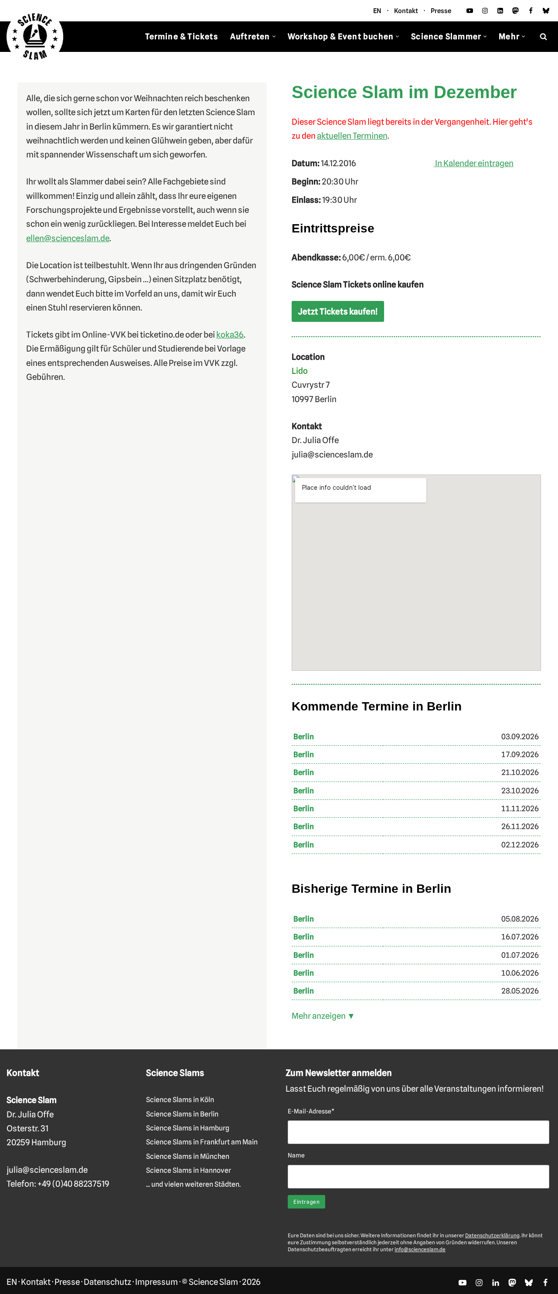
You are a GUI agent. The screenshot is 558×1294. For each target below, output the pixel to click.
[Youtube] (469, 10)
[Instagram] (485, 10)
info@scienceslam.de (420, 1249)
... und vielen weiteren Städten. (193, 1184)
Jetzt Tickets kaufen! (338, 311)
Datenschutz (107, 1282)
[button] (274, 36)
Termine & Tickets (181, 36)
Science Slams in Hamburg (187, 1128)
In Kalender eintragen (474, 163)
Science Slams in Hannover (188, 1170)
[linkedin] (500, 10)
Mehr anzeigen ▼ (323, 1016)
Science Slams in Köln (180, 1100)
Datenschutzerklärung (492, 1235)
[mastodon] (515, 10)
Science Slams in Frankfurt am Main (202, 1142)
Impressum (156, 1282)
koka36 (230, 334)
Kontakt (406, 11)
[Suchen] (543, 36)
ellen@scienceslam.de (67, 238)
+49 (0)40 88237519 (73, 1183)
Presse (441, 11)
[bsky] (546, 10)
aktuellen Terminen (352, 135)
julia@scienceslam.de (47, 1170)
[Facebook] (530, 10)
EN (377, 11)
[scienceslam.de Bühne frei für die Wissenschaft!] (35, 36)
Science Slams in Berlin (182, 1114)
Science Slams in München (187, 1156)
